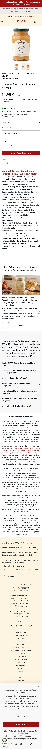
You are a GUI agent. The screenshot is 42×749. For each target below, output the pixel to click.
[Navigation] (2, 22)
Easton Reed (11, 450)
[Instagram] (16, 625)
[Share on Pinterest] (7, 163)
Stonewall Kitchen (10, 78)
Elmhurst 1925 (25, 453)
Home (4, 73)
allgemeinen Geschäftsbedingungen (19, 736)
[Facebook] (11, 625)
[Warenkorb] (39, 22)
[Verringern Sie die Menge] (4, 145)
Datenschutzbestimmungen (15, 739)
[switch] (4, 746)
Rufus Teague (28, 448)
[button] (4, 44)
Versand (19, 99)
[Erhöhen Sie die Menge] (11, 145)
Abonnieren (21, 724)
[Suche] (35, 22)
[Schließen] (38, 686)
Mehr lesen (6, 322)
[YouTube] (26, 625)
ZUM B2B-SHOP (29, 17)
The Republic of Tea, (13, 453)
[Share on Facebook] (2, 163)
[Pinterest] (21, 625)
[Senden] (38, 576)
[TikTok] (31, 625)
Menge (4, 141)
